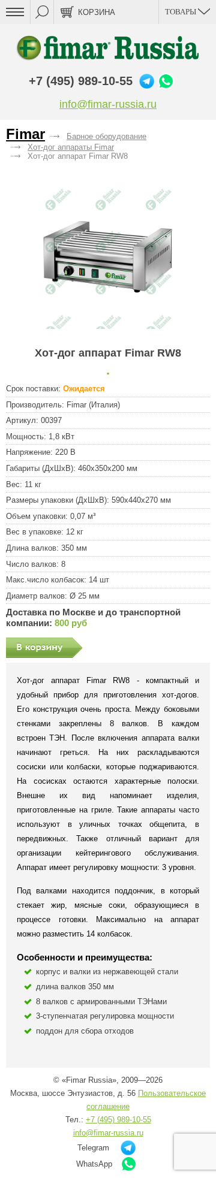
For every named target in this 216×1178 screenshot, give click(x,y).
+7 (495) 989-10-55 (81, 80)
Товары (181, 11)
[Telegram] (147, 81)
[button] (108, 254)
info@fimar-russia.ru (108, 104)
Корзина (96, 12)
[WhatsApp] (166, 81)
